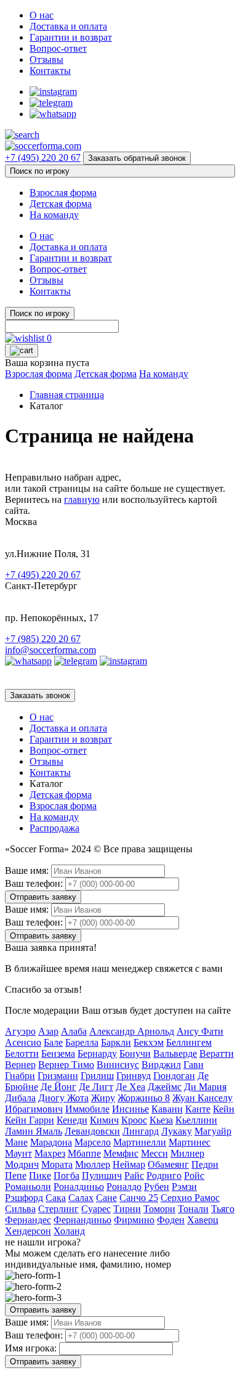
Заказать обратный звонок (137, 158)
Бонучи (135, 1053)
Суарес (96, 1209)
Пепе (15, 1175)
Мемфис (120, 1153)
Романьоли (28, 1186)
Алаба (74, 1031)
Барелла (81, 1042)
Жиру (103, 1098)
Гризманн (58, 1075)
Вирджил (161, 1064)
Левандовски (92, 1131)
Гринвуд (133, 1075)
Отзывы (46, 59)
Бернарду (97, 1053)
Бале (53, 1042)
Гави (193, 1064)
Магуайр (212, 1131)
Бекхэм (149, 1042)
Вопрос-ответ (58, 48)
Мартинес (189, 1142)
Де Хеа (130, 1087)
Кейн (223, 1109)
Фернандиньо (82, 1220)
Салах (81, 1197)
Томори (159, 1209)
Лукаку (176, 1131)
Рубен (156, 1186)
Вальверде (175, 1053)
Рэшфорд (24, 1197)
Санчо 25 (138, 1197)
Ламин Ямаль (33, 1131)
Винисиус (118, 1064)
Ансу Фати (200, 1031)
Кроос (134, 1120)
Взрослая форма (63, 192)
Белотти (22, 1053)
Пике (40, 1175)
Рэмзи (184, 1186)
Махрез (49, 1153)
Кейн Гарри (29, 1120)
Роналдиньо (79, 1186)
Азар (48, 1031)
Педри (204, 1164)
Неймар (129, 1164)
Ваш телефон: (34, 883)
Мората (57, 1164)
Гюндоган (174, 1075)
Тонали (193, 1209)
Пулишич (102, 1175)
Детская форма (61, 203)
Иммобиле (87, 1109)
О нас (42, 15)
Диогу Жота (63, 1098)
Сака (56, 1197)
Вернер (20, 1064)
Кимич (104, 1120)
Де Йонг (58, 1087)
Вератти (216, 1053)
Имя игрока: (31, 1348)
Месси (154, 1153)
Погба (66, 1175)
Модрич (22, 1164)
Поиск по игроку (40, 171)
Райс (134, 1175)
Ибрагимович (34, 1109)
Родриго (164, 1175)
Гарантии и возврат (71, 37)
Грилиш (97, 1075)
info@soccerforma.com (50, 650)
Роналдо (124, 1186)
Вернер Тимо (66, 1064)
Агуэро (20, 1031)
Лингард (140, 1131)
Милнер (187, 1153)
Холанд (69, 1231)
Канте (197, 1109)
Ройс (194, 1175)
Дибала (20, 1098)
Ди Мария (205, 1087)
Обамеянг (168, 1164)
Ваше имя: (27, 870)
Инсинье (130, 1109)
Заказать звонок (40, 695)
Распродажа (54, 828)
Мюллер (92, 1164)
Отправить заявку (43, 897)
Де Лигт (96, 1087)
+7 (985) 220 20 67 (43, 639)
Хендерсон (28, 1231)
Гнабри (20, 1075)
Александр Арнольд (131, 1031)
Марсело (92, 1142)
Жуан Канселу (202, 1098)
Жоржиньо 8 (144, 1098)
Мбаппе (84, 1153)
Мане (16, 1142)
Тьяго (222, 1209)
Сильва (20, 1209)
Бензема (58, 1053)
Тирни (127, 1209)
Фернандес (28, 1220)
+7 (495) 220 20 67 (43, 157)
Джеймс (165, 1087)
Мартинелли (139, 1142)
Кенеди (72, 1120)
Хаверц (202, 1220)
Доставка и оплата (68, 26)
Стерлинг (58, 1209)
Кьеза (161, 1120)
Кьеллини (196, 1120)
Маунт (18, 1153)
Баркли (116, 1042)
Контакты (50, 70)
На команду (54, 215)
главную (82, 499)
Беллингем (189, 1042)
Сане (106, 1197)
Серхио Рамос (190, 1197)
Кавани (167, 1109)
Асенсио (23, 1042)
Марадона (51, 1142)
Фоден (171, 1220)
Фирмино (134, 1220)
